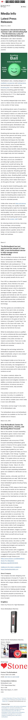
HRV (18, 710)
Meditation (22, 712)
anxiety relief (14, 219)
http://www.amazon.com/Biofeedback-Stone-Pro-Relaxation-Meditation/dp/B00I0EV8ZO (13, 561)
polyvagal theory (12, 713)
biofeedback (23, 706)
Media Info (5, 701)
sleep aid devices (20, 203)
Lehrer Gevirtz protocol (13, 712)
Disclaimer (9, 698)
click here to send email (12, 677)
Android (3, 706)
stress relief (15, 715)
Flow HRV (14, 710)
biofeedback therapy (14, 709)
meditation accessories (8, 83)
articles (18, 706)
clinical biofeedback (6, 710)
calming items (22, 83)
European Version (21, 699)
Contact (4, 698)
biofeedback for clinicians (8, 707)
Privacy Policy (16, 698)
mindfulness (4, 713)
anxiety (7, 706)
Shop (6, 699)
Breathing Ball (5, 87)
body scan (21, 709)
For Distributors (12, 699)
